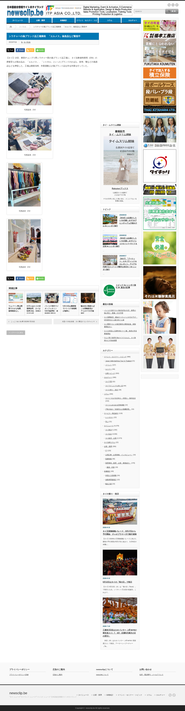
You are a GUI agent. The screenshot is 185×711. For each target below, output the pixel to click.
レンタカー (109, 417)
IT (106, 450)
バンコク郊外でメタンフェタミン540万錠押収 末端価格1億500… (52, 309)
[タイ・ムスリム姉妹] (121, 184)
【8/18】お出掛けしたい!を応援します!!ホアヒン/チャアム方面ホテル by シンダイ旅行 (120, 222)
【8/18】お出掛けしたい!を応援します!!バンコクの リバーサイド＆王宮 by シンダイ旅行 (120, 242)
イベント (108, 365)
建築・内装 (111, 467)
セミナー (108, 369)
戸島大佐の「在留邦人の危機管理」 (118, 409)
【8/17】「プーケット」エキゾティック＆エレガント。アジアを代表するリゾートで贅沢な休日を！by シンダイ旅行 (120, 264)
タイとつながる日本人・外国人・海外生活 (120, 398)
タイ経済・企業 (110, 438)
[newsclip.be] (25, 16)
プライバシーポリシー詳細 (18, 674)
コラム (109, 20)
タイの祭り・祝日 (111, 390)
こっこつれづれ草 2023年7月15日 (23, 321)
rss (169, 4)
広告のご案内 (57, 674)
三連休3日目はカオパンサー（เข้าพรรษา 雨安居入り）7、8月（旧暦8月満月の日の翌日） (120, 633)
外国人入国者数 (110, 475)
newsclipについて (102, 674)
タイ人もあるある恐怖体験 (114, 405)
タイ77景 (108, 381)
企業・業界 (40, 20)
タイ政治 (108, 430)
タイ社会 (27, 42)
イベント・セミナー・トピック (86, 21)
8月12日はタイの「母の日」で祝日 (117, 582)
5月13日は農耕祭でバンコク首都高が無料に (70, 308)
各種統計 (63, 20)
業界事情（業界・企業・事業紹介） (118, 463)
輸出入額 (108, 484)
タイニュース (17, 20)
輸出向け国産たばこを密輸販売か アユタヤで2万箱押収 (88, 309)
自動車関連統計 (110, 479)
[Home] (11, 27)
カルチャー (132, 20)
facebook (176, 4)
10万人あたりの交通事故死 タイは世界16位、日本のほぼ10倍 (34, 309)
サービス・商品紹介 (111, 413)
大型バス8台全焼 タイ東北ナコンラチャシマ (78, 321)
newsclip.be (18, 693)
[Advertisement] (119, 76)
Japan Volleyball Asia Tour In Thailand (118, 361)
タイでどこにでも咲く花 (114, 386)
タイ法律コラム (109, 442)
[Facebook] (174, 695)
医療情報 (108, 459)
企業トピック (110, 373)
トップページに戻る (16, 332)
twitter (173, 4)
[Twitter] (170, 695)
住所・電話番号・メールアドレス (151, 674)
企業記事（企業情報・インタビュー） (118, 455)
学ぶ (107, 421)
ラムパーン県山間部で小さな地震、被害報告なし (15, 308)
